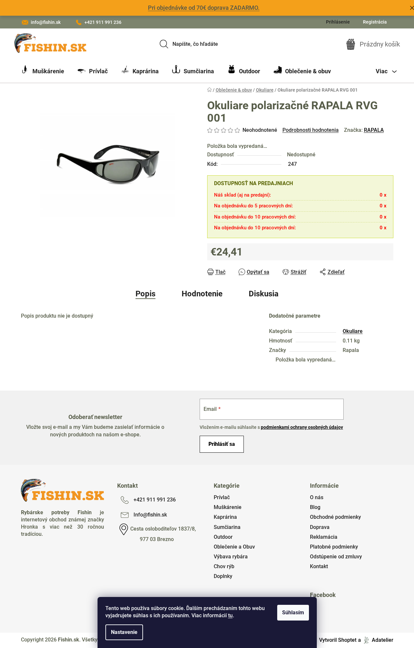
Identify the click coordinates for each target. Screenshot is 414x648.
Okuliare (353, 331)
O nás (316, 497)
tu (230, 615)
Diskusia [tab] (264, 293)
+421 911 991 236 (102, 22)
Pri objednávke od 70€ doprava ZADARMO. (204, 7)
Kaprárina (225, 517)
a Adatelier (375, 640)
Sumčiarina (227, 527)
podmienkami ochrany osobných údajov (302, 427)
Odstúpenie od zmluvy (336, 556)
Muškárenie (228, 507)
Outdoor (223, 537)
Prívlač (222, 497)
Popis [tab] (145, 293)
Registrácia (375, 22)
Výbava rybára (231, 556)
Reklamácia (323, 537)
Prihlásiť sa (221, 444)
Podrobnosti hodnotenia (310, 130)
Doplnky (223, 576)
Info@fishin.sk (150, 515)
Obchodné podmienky (335, 517)
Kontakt (319, 566)
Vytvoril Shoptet (337, 640)
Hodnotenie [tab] (202, 293)
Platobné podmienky (334, 547)
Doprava (320, 527)
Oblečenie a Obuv (234, 547)
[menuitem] (42, 71)
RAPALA (374, 130)
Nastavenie (124, 632)
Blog (315, 507)
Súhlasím (293, 612)
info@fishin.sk (46, 22)
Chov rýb (224, 566)
